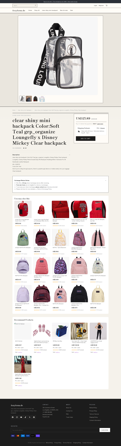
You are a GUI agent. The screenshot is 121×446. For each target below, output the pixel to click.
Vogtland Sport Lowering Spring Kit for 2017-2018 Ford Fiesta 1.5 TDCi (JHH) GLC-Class (41, 341)
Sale (71, 10)
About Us (68, 407)
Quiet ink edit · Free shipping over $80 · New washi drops (60, 1)
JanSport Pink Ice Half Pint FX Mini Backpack (22, 304)
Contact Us (69, 411)
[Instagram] (17, 417)
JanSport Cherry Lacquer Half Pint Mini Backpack (60, 276)
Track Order (69, 417)
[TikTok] (25, 417)
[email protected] (52, 187)
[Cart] (107, 5)
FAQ (67, 414)
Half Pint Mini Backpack (58, 303)
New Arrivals (64, 10)
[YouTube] (21, 417)
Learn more (100, 124)
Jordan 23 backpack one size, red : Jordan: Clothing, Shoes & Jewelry (79, 220)
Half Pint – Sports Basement (59, 247)
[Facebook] (12, 417)
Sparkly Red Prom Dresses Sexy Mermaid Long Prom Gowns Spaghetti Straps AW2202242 (22, 375)
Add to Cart (85, 138)
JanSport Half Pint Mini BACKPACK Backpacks (76, 248)
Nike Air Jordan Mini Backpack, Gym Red (97, 220)
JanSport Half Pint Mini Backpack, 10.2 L (76, 276)
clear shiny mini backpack (50, 10)
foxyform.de (18, 10)
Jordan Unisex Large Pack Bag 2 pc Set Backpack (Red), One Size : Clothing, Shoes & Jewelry (42, 220)
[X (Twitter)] (29, 417)
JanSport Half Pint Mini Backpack (23, 247)
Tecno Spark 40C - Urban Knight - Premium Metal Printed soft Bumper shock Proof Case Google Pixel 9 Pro (79, 341)
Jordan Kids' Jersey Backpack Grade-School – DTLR (22, 220)
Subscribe (104, 430)
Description (16, 155)
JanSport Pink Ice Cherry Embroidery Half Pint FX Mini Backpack (40, 248)
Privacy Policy (93, 411)
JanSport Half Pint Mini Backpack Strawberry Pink (41, 276)
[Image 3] (35, 99)
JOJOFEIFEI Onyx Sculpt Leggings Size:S (96, 341)
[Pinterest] (34, 417)
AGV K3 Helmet (18, 341)
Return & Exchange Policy (44, 189)
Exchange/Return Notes (22, 180)
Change (102, 128)
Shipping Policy (93, 417)
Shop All (37, 10)
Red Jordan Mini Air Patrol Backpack (59, 220)
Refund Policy (93, 407)
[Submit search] (35, 5)
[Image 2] (29, 99)
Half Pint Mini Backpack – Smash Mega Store (97, 248)
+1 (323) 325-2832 (47, 412)
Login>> (20, 352)
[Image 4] (42, 99)
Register (101, 5)
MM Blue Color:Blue (57, 341)
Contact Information (95, 420)
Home (30, 10)
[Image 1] (22, 99)
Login (95, 5)
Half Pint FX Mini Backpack (21, 275)
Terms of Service (94, 414)
